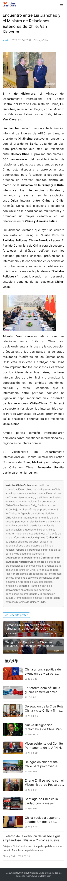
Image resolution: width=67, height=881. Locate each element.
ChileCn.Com (44, 876)
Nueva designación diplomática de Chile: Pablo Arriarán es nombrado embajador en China (44, 727)
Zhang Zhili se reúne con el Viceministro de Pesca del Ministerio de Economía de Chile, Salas (44, 783)
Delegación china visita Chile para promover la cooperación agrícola (41, 764)
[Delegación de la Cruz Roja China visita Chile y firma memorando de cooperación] (13, 710)
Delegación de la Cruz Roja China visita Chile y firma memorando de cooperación (44, 709)
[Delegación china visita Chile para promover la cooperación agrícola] (13, 766)
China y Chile (40, 40)
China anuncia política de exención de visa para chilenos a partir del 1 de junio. (43, 672)
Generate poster (18, 614)
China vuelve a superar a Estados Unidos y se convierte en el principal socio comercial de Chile (42, 820)
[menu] (61, 4)
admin (6, 40)
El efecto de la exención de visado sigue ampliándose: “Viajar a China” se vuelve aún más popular (32, 838)
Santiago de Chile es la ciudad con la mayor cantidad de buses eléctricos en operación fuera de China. (41, 801)
